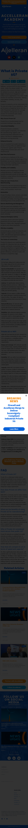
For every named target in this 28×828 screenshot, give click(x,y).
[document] (14, 414)
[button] (26, 395)
